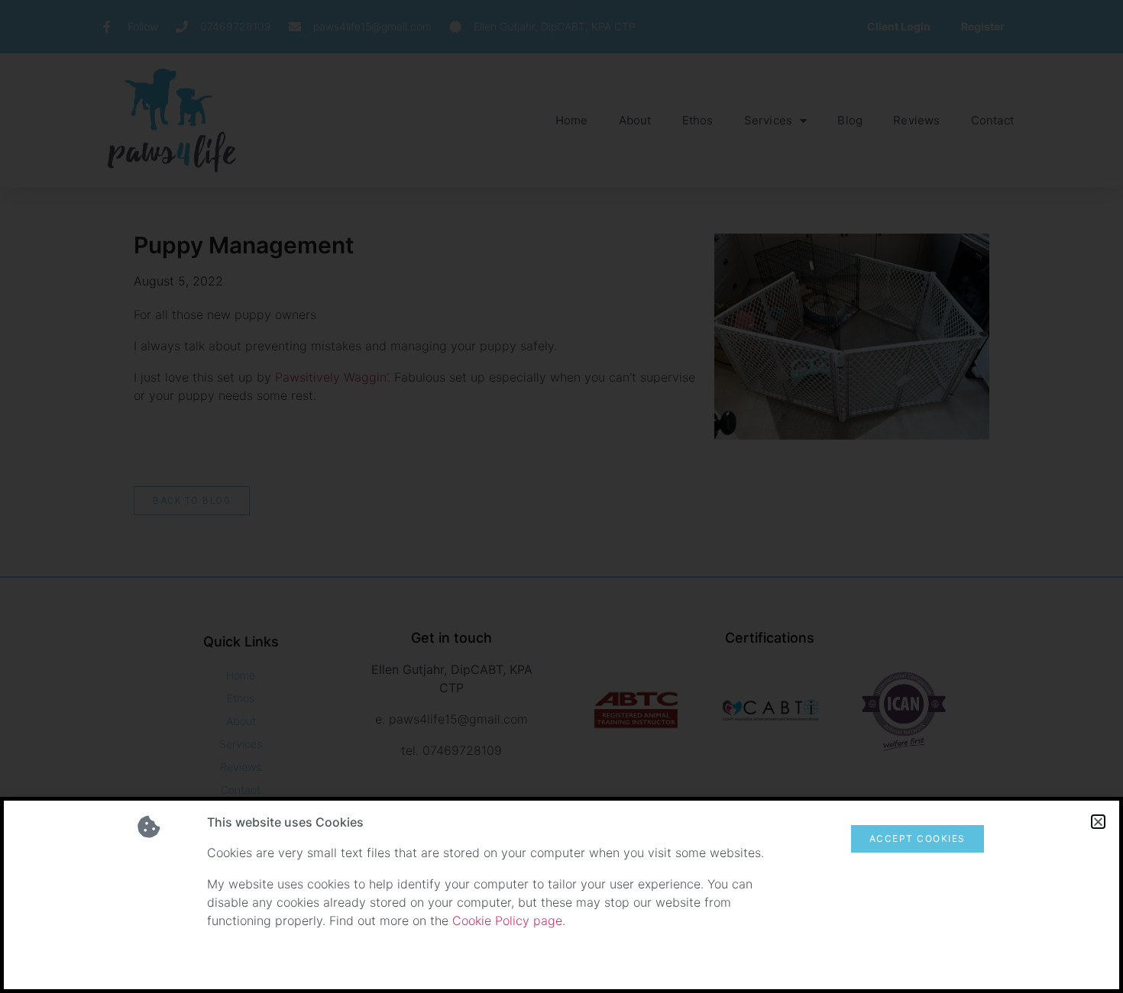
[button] (1098, 821)
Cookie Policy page (507, 920)
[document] (561, 496)
